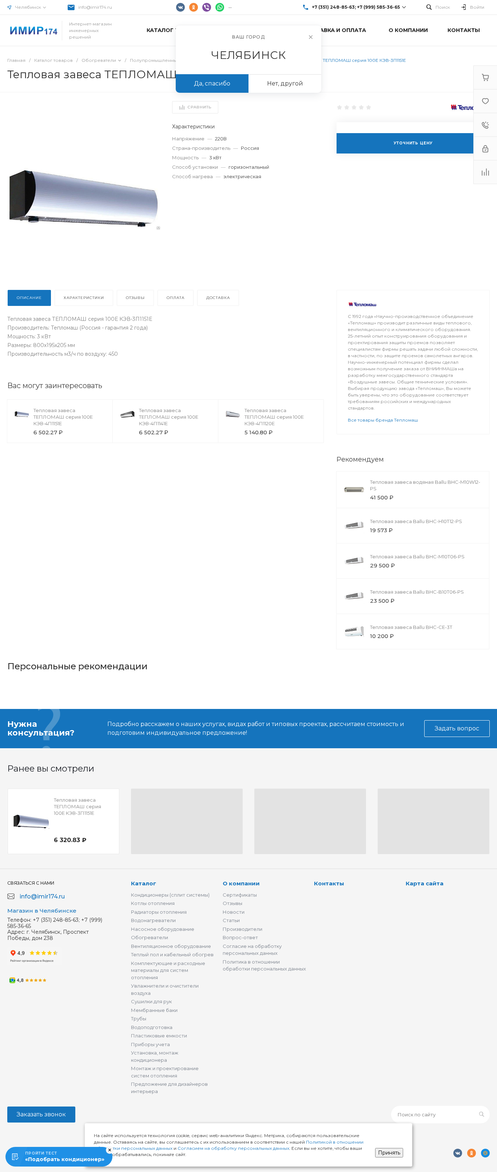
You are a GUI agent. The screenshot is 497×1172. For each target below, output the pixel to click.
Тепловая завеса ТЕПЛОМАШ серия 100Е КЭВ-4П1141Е (168, 416)
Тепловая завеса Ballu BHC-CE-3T (411, 627)
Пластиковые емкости (159, 1036)
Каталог (143, 883)
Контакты (329, 883)
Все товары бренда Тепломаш (383, 420)
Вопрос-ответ (240, 937)
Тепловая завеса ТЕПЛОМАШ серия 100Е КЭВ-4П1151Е (63, 416)
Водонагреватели (153, 920)
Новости (233, 912)
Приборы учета (150, 1044)
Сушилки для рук (151, 1001)
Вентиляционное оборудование (171, 946)
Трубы (138, 1018)
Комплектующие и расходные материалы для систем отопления (168, 970)
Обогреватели (149, 937)
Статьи (231, 920)
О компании (241, 883)
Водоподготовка (151, 1027)
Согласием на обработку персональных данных (233, 1148)
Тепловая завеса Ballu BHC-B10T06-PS (417, 592)
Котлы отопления (153, 903)
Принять (389, 1152)
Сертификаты (240, 895)
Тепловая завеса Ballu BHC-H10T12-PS (416, 521)
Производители (242, 929)
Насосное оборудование (162, 929)
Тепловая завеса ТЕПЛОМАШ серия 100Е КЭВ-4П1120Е (274, 416)
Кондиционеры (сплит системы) (170, 895)
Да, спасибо (212, 83)
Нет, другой (285, 83)
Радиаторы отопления (159, 912)
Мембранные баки (154, 1010)
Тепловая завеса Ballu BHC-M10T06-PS (417, 556)
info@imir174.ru (95, 7)
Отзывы (232, 903)
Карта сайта (425, 883)
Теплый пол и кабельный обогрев (172, 954)
